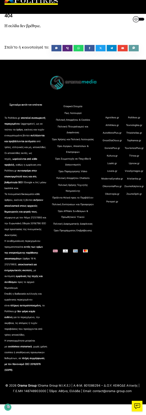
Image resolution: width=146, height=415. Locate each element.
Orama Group (27, 385)
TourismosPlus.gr (134, 148)
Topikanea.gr (134, 140)
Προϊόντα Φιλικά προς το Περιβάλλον (72, 197)
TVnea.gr (134, 155)
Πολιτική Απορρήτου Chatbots (73, 178)
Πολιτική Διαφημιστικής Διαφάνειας (73, 223)
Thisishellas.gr (134, 132)
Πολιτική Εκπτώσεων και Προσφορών (73, 204)
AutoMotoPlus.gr (112, 132)
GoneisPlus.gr (112, 148)
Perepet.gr (112, 201)
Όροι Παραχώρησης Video (73, 171)
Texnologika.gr (134, 125)
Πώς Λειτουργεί (73, 113)
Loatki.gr (112, 163)
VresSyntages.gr (134, 170)
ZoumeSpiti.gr (134, 193)
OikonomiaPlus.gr (112, 186)
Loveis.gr (112, 170)
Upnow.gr (134, 163)
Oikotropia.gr (112, 193)
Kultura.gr (112, 155)
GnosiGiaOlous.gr (112, 140)
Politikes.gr (134, 117)
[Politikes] (31, 3)
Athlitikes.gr (112, 125)
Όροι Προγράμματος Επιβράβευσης (73, 230)
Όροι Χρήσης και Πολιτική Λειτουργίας (73, 139)
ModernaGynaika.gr (112, 178)
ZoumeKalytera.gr (134, 186)
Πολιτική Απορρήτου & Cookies (73, 119)
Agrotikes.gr (112, 117)
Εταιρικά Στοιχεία (73, 106)
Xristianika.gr (134, 178)
